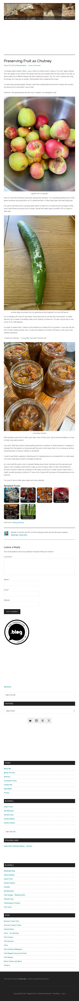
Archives (7, 777)
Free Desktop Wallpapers (13, 949)
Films (6, 945)
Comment (8, 557)
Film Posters (8, 937)
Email (6, 590)
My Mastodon (9, 811)
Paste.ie (7, 965)
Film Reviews (9, 941)
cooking (14, 522)
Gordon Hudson (9, 823)
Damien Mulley (9, 819)
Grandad (7, 887)
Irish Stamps (8, 957)
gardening (20, 522)
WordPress (56, 993)
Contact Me (8, 785)
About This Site (9, 773)
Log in (63, 993)
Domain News (9, 929)
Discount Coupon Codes (12, 925)
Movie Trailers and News (13, 961)
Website (7, 600)
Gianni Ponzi (8, 807)
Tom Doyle (8, 907)
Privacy (6, 793)
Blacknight (14, 535)
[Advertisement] (39, 37)
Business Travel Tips (11, 921)
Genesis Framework (45, 993)
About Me (7, 769)
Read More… (23, 535)
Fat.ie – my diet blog (11, 933)
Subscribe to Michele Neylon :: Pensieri (18, 846)
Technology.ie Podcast (12, 903)
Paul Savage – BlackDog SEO (14, 895)
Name (6, 580)
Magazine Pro (31, 993)
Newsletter (8, 789)
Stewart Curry (9, 815)
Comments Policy (10, 781)
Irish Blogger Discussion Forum (15, 953)
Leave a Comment (35, 65)
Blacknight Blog (9, 871)
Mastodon (7, 687)
